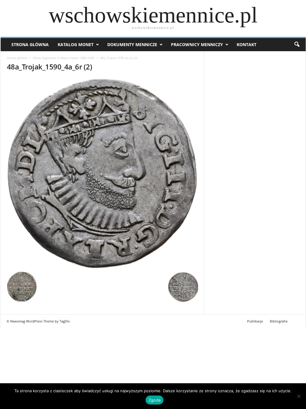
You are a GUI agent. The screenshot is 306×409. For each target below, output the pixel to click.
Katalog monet (76, 44)
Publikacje (255, 321)
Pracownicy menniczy (197, 44)
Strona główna (17, 58)
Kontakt (246, 44)
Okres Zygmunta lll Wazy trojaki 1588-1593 (63, 58)
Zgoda (154, 400)
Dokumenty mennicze (132, 44)
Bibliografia (278, 321)
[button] (296, 44)
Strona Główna (30, 44)
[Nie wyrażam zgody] (299, 396)
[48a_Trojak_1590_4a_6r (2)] (102, 173)
